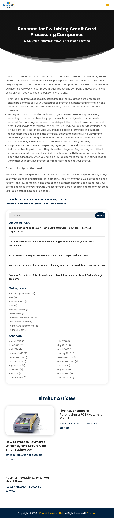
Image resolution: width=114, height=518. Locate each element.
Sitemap (91, 513)
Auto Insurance (16, 301)
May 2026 (62, 345)
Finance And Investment (21, 325)
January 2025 (64, 377)
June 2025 (14, 369)
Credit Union (15, 313)
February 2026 (16, 353)
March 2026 (63, 349)
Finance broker (16, 329)
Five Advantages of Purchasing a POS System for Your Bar (82, 414)
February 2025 (16, 377)
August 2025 (15, 365)
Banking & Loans (17, 309)
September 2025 (65, 361)
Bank (11, 305)
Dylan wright (34, 41)
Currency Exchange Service (23, 317)
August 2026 (15, 341)
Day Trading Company (20, 321)
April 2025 (13, 373)
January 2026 (64, 353)
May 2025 (62, 369)
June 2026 (14, 345)
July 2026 (62, 341)
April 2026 (14, 349)
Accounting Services (19, 293)
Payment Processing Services (73, 41)
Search (100, 215)
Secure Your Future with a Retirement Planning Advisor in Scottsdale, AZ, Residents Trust (57, 265)
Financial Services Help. (52, 513)
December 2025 (17, 357)
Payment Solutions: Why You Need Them (27, 479)
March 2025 (63, 373)
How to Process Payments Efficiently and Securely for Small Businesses (26, 446)
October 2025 (16, 361)
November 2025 (65, 357)
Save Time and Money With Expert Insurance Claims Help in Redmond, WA (48, 255)
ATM (11, 297)
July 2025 (61, 365)
